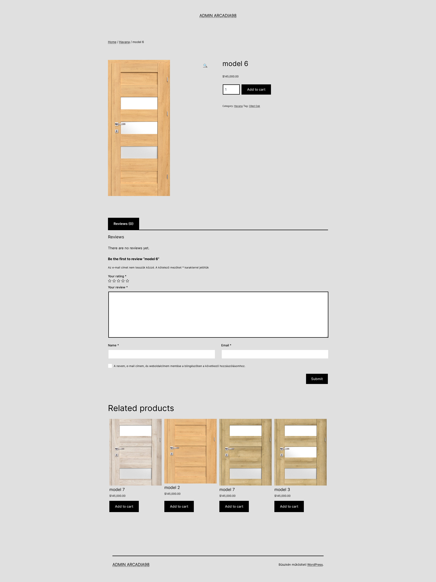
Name (113, 345)
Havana (124, 42)
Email (226, 345)
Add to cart (256, 89)
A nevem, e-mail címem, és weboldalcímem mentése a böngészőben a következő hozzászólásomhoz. (179, 366)
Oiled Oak (254, 105)
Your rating (117, 276)
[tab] (123, 224)
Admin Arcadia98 (218, 15)
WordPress (315, 564)
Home (112, 42)
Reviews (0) (124, 224)
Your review (118, 287)
